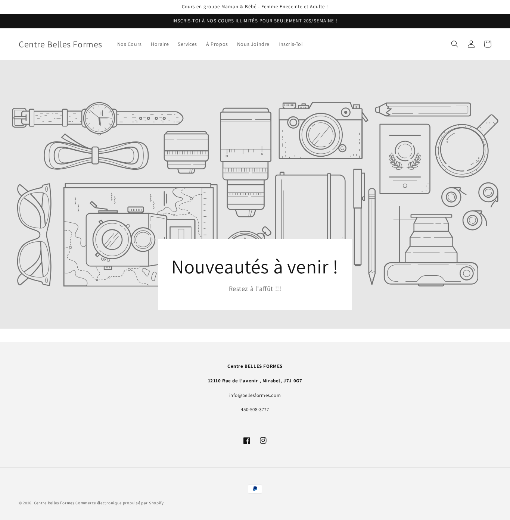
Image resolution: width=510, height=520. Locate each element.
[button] (455, 44)
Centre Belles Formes (54, 502)
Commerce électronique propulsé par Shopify (119, 502)
